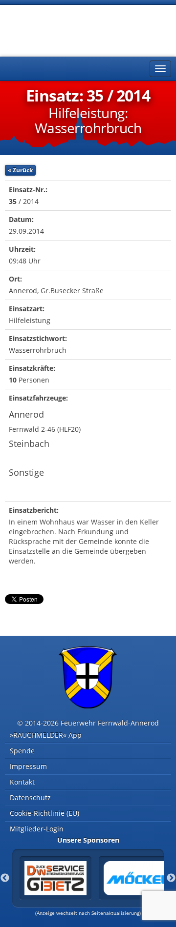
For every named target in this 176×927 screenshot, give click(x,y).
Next (171, 878)
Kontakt (22, 781)
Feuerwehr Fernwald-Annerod (63, 29)
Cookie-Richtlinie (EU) (44, 813)
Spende (22, 750)
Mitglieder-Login (37, 828)
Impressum (28, 766)
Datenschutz (30, 797)
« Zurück (20, 170)
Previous (5, 878)
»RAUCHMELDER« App (46, 735)
